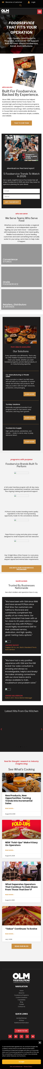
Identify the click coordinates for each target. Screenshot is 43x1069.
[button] (40, 1043)
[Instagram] (21, 1036)
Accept (21, 1062)
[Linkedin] (10, 1036)
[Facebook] (16, 1036)
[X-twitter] (27, 1036)
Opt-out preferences (16, 1066)
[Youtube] (33, 1036)
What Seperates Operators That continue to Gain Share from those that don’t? (21, 887)
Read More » (9, 808)
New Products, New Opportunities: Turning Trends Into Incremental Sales (18, 799)
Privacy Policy (28, 1066)
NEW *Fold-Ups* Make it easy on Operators (21, 844)
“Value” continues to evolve (21, 928)
